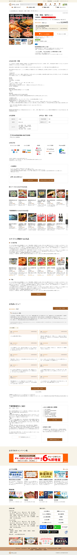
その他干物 (29, 125)
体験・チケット (26, 524)
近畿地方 (29, 530)
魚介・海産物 (21, 125)
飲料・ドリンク (18, 513)
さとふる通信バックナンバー (46, 522)
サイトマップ (18, 548)
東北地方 (16, 530)
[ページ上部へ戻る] (73, 547)
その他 (37, 516)
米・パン (19, 512)
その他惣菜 (29, 128)
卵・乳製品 (33, 512)
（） (45, 22)
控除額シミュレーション (61, 511)
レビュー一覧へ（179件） (60, 308)
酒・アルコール (12, 513)
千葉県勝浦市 (38, 17)
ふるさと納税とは (47, 511)
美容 (19, 516)
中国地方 (33, 530)
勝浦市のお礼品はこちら (54, 439)
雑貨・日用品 (33, 524)
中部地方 (24, 530)
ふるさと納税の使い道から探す (20, 534)
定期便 (11, 527)
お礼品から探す (11, 510)
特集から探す (11, 534)
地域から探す (11, 529)
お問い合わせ (30, 180)
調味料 (11, 524)
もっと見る (66, 469)
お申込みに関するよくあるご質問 (46, 180)
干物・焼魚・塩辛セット (44, 15)
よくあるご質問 (55, 1)
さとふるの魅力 (61, 522)
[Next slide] (67, 198)
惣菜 (25, 128)
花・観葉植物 (33, 516)
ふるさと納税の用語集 (46, 516)
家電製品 (14, 524)
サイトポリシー (24, 548)
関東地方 (20, 530)
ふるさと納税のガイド (46, 4)
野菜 (29, 512)
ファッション (23, 516)
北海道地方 (11, 530)
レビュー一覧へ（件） (38, 388)
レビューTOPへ (39, 391)
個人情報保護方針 (34, 548)
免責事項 (59, 548)
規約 (29, 548)
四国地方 (11, 532)
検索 (40, 4)
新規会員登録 (50, 1)
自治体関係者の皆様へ (38, 549)
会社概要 (31, 549)
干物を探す (38, 294)
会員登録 (61, 516)
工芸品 (28, 516)
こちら (20, 160)
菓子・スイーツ (25, 513)
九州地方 (15, 532)
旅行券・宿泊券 (20, 524)
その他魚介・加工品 (27, 126)
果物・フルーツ (24, 512)
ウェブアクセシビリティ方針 (52, 548)
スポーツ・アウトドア (13, 516)
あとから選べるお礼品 (17, 527)
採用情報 (45, 549)
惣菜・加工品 (21, 128)
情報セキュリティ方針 (42, 548)
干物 (25, 125)
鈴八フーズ (21, 122)
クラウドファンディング (64, 1)
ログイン (44, 1)
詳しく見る (55, 419)
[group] (21, 26)
